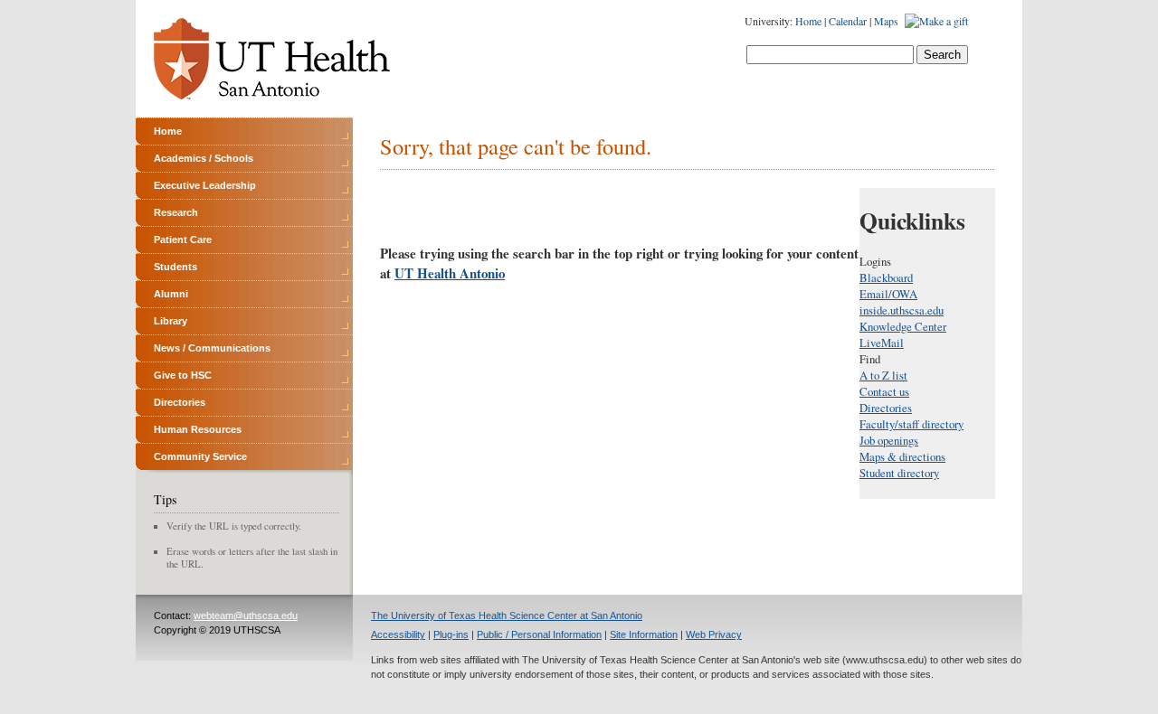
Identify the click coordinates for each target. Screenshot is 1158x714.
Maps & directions (902, 456)
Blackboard (886, 277)
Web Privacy (714, 634)
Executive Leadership (205, 185)
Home (808, 21)
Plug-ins (451, 634)
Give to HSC (183, 375)
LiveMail (881, 342)
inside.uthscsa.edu (901, 310)
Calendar (848, 21)
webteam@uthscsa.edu (246, 615)
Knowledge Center (902, 326)
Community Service (200, 456)
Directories (179, 402)
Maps (886, 21)
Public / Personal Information (539, 634)
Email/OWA (888, 294)
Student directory (899, 473)
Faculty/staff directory (911, 424)
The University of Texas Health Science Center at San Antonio (506, 615)
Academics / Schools (203, 158)
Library (170, 320)
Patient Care (183, 239)
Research (176, 212)
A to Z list (883, 375)
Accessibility (398, 634)
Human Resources (198, 429)
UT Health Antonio (449, 273)
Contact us (884, 391)
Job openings (888, 440)
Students (175, 266)
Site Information (644, 634)
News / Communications (212, 348)
